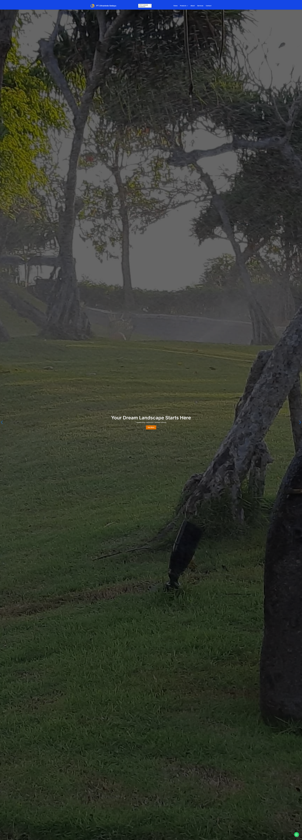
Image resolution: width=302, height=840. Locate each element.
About (193, 6)
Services (200, 6)
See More (151, 427)
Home (175, 6)
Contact (208, 6)
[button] (300, 422)
